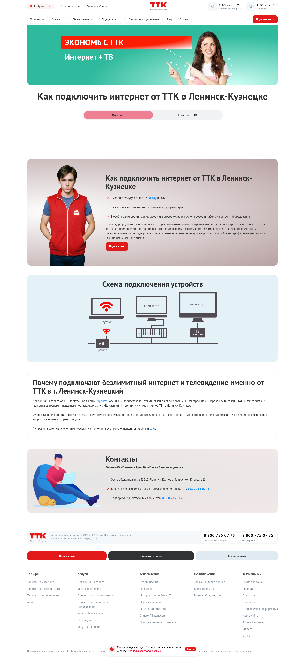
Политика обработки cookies (144, 651)
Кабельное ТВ (149, 582)
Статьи (247, 636)
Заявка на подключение (209, 582)
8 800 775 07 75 (267, 5)
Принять (190, 649)
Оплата (184, 19)
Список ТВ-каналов (152, 615)
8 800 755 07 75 (229, 5)
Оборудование (87, 620)
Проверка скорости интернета (97, 595)
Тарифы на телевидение (43, 595)
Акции (31, 602)
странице (247, 651)
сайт (152, 428)
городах (101, 401)
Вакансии (249, 595)
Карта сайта (250, 615)
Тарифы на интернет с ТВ (43, 589)
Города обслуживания (208, 595)
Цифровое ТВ (148, 589)
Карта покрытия (204, 589)
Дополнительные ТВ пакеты (158, 622)
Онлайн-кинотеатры (153, 609)
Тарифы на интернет (40, 582)
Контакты (249, 602)
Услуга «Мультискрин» (92, 613)
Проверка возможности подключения (93, 604)
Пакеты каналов (150, 602)
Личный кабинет (96, 6)
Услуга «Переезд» (89, 589)
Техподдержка (252, 582)
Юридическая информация (260, 609)
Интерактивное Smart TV (156, 595)
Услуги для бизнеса (90, 627)
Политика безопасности (40, 651)
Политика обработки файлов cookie (75, 651)
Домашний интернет (91, 582)
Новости (248, 589)
